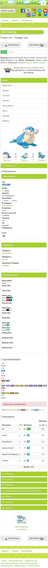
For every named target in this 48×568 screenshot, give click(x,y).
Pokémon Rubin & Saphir (35, 62)
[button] (24, 70)
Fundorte (6, 95)
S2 (7, 310)
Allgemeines (7, 85)
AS (10, 300)
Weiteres (5, 121)
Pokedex (5, 100)
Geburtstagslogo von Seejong (21, 527)
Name (4, 52)
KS (7, 324)
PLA (8, 329)
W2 (10, 310)
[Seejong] (24, 137)
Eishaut (5, 259)
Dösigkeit (5, 265)
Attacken (5, 90)
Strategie (5, 116)
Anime (4, 110)
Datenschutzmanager (28, 563)
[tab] (24, 165)
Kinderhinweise (7, 565)
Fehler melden (34, 565)
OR (8, 300)
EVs (20, 425)
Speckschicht (7, 253)
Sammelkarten (8, 105)
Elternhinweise (20, 565)
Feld (3, 205)
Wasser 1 (10, 205)
